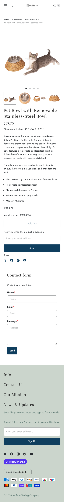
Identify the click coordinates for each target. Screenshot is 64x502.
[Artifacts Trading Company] (32, 5)
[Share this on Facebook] (11, 260)
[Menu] (5, 5)
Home (6, 19)
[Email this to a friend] (24, 260)
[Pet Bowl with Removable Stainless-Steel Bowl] (32, 56)
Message (12, 321)
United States (16, 472)
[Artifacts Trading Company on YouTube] (33, 454)
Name (11, 292)
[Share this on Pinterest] (18, 260)
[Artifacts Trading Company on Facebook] (13, 454)
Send (12, 350)
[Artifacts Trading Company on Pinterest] (26, 454)
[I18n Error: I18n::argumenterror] (10, 98)
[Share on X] (6, 260)
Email (10, 307)
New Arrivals (31, 19)
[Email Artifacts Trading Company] (7, 454)
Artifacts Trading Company (26, 495)
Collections (17, 19)
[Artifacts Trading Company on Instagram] (20, 454)
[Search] (11, 5)
